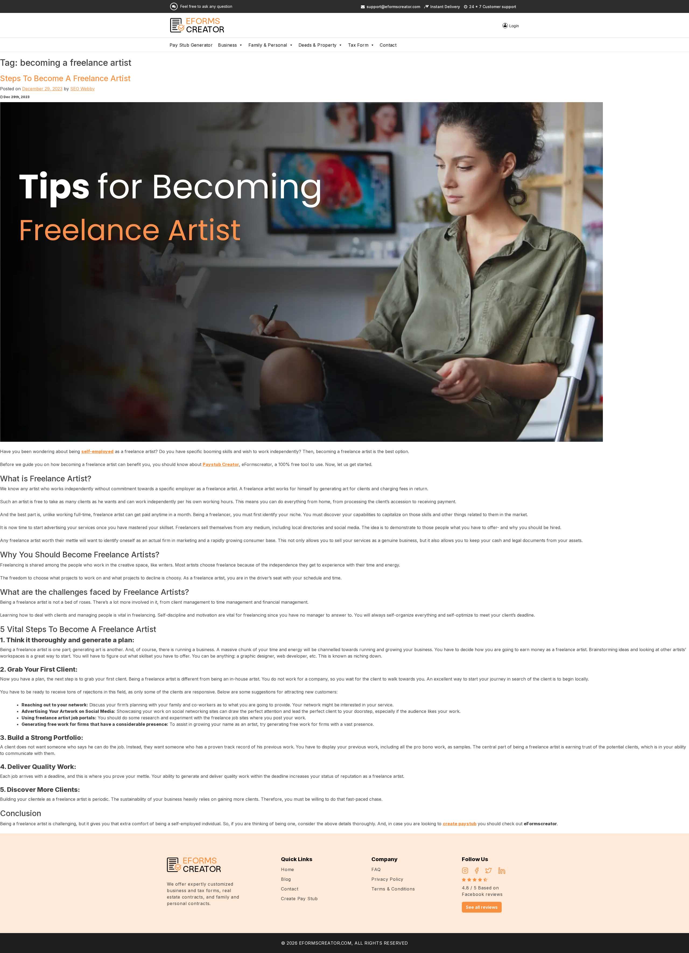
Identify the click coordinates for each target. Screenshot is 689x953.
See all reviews (482, 907)
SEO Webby (82, 88)
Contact (388, 45)
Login (514, 25)
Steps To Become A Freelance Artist (65, 78)
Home (287, 869)
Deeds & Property (317, 45)
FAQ (376, 869)
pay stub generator (191, 45)
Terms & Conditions (393, 889)
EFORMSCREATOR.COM (325, 943)
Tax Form (358, 45)
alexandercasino (101, 836)
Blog (286, 879)
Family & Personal (267, 45)
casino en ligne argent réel (27, 836)
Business (227, 45)
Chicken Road (69, 836)
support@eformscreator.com (393, 6)
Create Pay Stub (299, 898)
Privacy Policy (387, 879)
